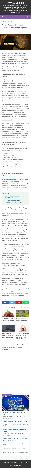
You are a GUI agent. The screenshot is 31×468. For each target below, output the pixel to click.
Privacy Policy (14, 462)
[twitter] (12, 302)
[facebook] (5, 302)
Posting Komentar (13, 31)
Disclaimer (6, 462)
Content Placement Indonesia (9, 179)
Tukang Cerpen (15, 3)
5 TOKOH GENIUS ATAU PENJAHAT (13, 202)
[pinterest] (18, 302)
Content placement (7, 120)
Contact (20, 462)
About (25, 462)
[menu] (2, 17)
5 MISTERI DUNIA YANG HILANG (12, 200)
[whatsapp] (25, 302)
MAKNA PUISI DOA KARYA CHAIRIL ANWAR (15, 421)
